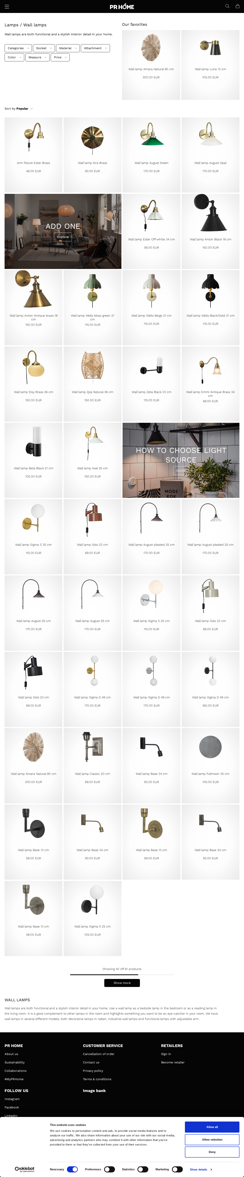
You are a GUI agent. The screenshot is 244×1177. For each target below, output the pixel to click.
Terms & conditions (97, 1079)
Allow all (212, 1127)
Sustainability (15, 1062)
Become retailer (173, 1062)
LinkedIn (11, 1116)
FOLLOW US (16, 1090)
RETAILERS (172, 1045)
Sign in (166, 1054)
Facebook (12, 1107)
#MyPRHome (14, 1079)
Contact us (91, 1062)
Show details (198, 1169)
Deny (212, 1152)
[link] (151, 65)
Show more (122, 983)
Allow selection (212, 1139)
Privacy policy (93, 1071)
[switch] (109, 1169)
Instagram (12, 1099)
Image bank (94, 1090)
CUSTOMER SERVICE (103, 1045)
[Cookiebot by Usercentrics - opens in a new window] (24, 1169)
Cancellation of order (99, 1054)
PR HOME (14, 1045)
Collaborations (15, 1071)
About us (11, 1054)
